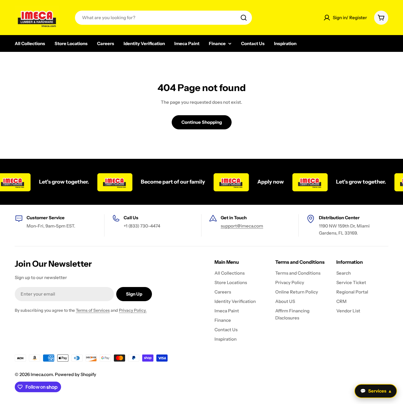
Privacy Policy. (133, 310)
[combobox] (163, 18)
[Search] (243, 17)
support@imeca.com (242, 226)
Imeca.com (42, 374)
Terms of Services (93, 310)
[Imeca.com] (111, 182)
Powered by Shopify (75, 374)
